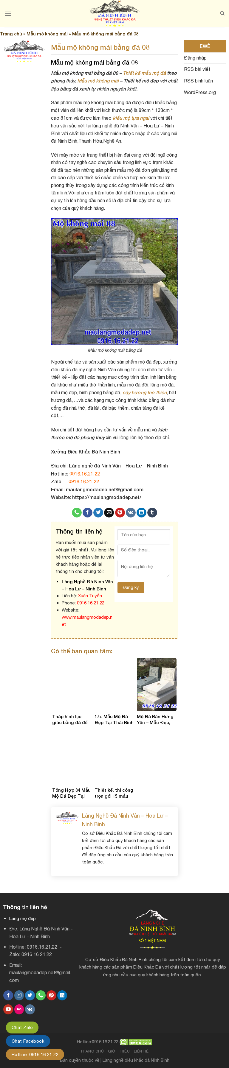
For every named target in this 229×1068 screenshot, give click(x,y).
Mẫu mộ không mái (47, 33)
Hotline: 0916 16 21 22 (35, 1054)
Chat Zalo (22, 1027)
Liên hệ (141, 1051)
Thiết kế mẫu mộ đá (144, 73)
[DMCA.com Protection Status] (136, 1041)
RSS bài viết (197, 69)
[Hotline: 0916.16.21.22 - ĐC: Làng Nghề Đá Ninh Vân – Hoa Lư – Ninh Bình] (114, 13)
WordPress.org (200, 92)
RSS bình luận (198, 80)
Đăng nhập (195, 57)
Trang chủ (11, 33)
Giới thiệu (119, 1051)
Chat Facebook (28, 1041)
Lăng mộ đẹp (22, 918)
